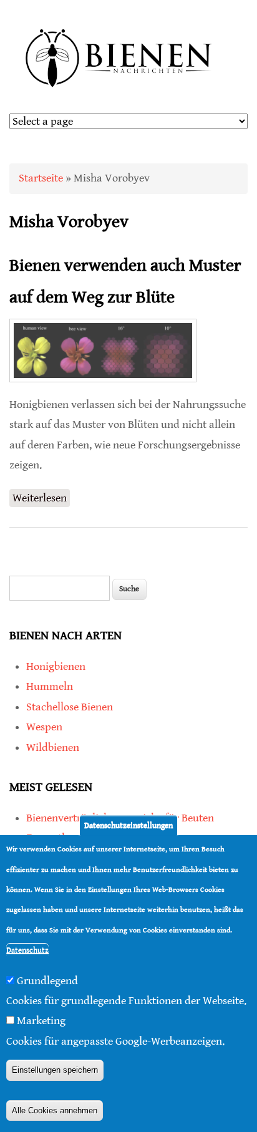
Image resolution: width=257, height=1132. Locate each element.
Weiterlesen (41, 499)
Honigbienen (55, 666)
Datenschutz (27, 950)
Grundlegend (47, 980)
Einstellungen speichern (55, 1070)
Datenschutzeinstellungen (128, 825)
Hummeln (49, 686)
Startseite (41, 178)
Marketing (41, 1020)
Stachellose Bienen (69, 707)
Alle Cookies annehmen (54, 1110)
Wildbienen (52, 747)
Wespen (44, 726)
